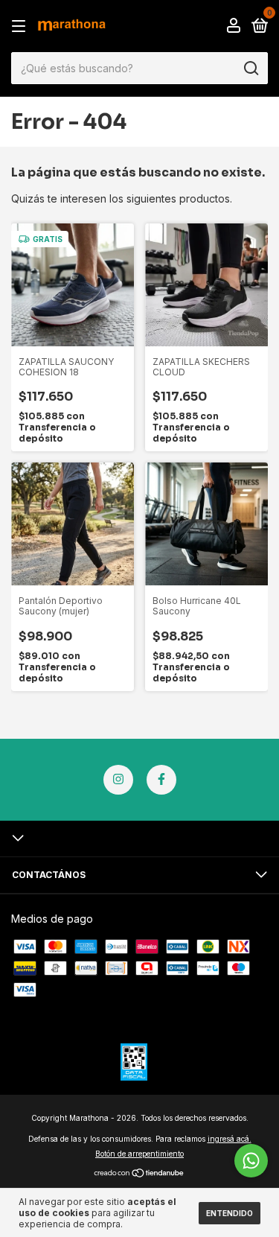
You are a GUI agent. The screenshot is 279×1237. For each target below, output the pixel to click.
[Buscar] (250, 68)
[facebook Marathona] (161, 780)
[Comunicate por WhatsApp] (251, 1160)
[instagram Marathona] (118, 780)
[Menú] (21, 26)
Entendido (229, 1213)
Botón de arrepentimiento (139, 1153)
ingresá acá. (229, 1138)
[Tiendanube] (139, 1174)
